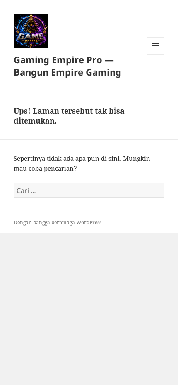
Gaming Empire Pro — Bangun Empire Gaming (67, 65)
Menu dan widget (155, 54)
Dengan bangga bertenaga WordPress (57, 222)
